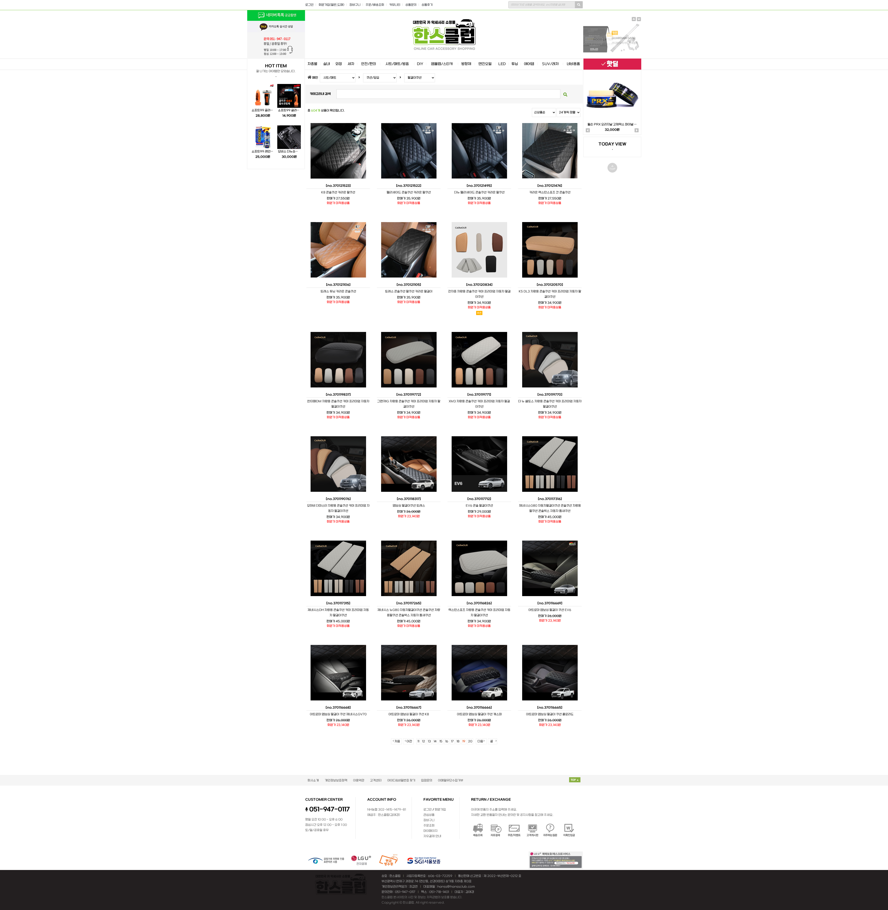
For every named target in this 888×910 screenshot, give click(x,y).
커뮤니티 (394, 5)
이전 (409, 741)
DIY (420, 64)
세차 (351, 64)
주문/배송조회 (375, 5)
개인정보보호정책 (336, 780)
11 (418, 741)
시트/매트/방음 (397, 64)
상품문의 (410, 5)
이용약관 (358, 780)
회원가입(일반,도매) (331, 5)
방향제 (466, 64)
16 (446, 741)
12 (423, 741)
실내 (326, 64)
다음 (480, 741)
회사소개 (313, 780)
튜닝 (515, 64)
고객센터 (376, 780)
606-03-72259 (440, 876)
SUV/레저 (550, 64)
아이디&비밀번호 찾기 (401, 780)
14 (435, 741)
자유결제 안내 (432, 836)
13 (429, 741)
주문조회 (429, 825)
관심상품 (429, 815)
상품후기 (427, 5)
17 (452, 741)
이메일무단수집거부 (450, 780)
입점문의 (426, 780)
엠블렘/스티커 (442, 64)
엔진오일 (485, 64)
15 (440, 741)
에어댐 (529, 64)
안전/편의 (368, 64)
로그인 (309, 5)
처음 (397, 741)
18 (457, 741)
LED (502, 64)
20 (470, 741)
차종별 (312, 64)
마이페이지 (430, 831)
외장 (339, 64)
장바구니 (355, 5)
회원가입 (440, 809)
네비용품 (573, 64)
